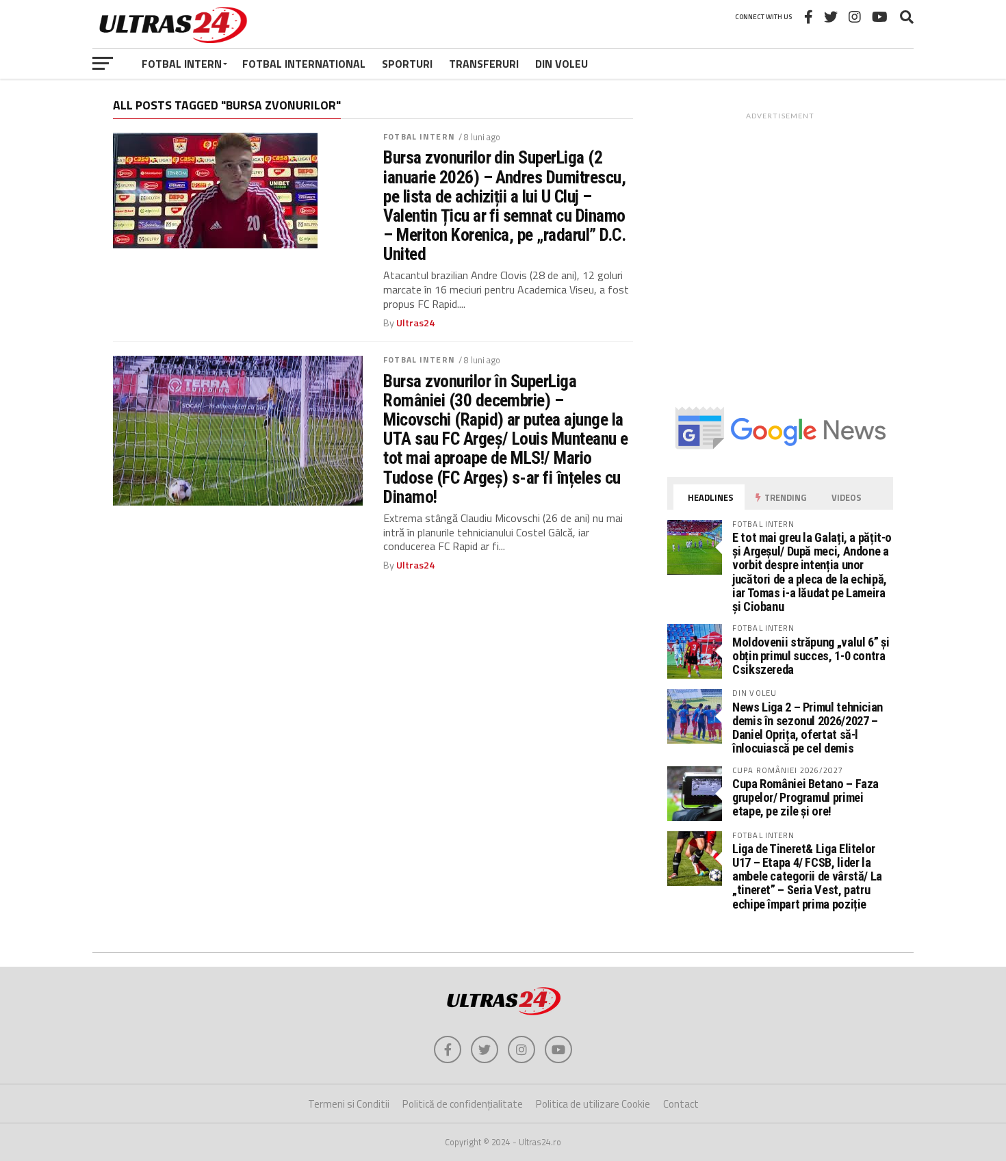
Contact (681, 1104)
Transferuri (484, 63)
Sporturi (407, 63)
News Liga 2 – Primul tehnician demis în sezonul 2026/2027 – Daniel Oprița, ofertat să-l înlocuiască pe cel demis (807, 728)
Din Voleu (561, 63)
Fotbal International (303, 63)
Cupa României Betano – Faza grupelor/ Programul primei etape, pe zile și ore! (805, 797)
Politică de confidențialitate (462, 1104)
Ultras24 (415, 322)
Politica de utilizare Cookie (593, 1104)
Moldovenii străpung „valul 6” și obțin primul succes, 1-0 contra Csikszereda (810, 656)
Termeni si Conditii (348, 1104)
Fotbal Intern (182, 63)
